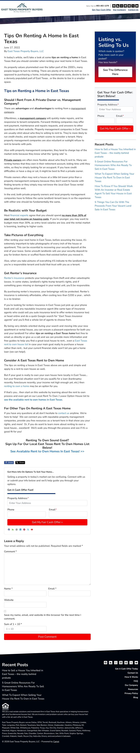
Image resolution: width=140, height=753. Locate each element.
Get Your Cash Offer (101, 9)
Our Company (119, 9)
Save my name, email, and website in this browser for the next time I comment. (42, 616)
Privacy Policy (131, 693)
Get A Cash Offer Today (126, 668)
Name (8, 588)
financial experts (19, 215)
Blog (135, 697)
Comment (10, 551)
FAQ (136, 681)
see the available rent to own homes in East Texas (33, 399)
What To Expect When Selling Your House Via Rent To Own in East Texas (114, 177)
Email (53, 509)
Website (9, 600)
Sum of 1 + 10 (13, 624)
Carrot (56, 741)
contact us (63, 413)
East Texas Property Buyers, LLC (26, 51)
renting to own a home (16, 386)
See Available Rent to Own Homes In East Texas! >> (47, 451)
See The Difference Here (115, 72)
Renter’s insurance (14, 278)
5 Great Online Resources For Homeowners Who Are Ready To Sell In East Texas (113, 165)
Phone (10, 509)
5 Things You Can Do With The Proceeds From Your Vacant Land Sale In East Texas (113, 205)
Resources (133, 689)
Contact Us (133, 9)
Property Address (18, 498)
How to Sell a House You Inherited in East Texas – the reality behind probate (115, 153)
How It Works (131, 677)
